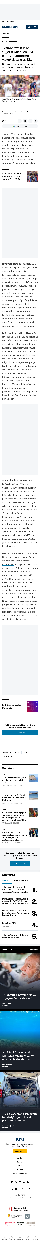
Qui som (20, 1162)
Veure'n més (34, 949)
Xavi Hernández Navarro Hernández (16, 112)
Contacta (20, 1170)
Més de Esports (9, 768)
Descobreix (7, 950)
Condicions (25, 1198)
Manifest (20, 1158)
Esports (6, 34)
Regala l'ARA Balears (20, 1174)
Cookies (33, 1198)
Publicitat (20, 1166)
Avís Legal (17, 1198)
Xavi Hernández (8, 756)
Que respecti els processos (15, 542)
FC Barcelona (7, 752)
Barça (17, 752)
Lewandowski (27, 752)
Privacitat (8, 1198)
